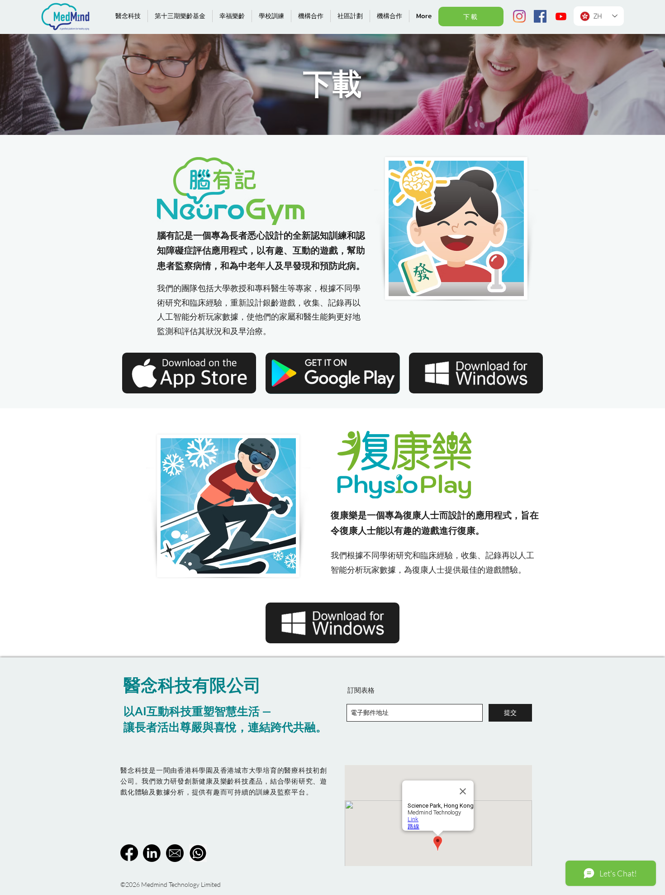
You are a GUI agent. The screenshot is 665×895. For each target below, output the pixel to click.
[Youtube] (561, 16)
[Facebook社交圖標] (540, 16)
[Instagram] (519, 16)
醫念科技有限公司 (192, 684)
